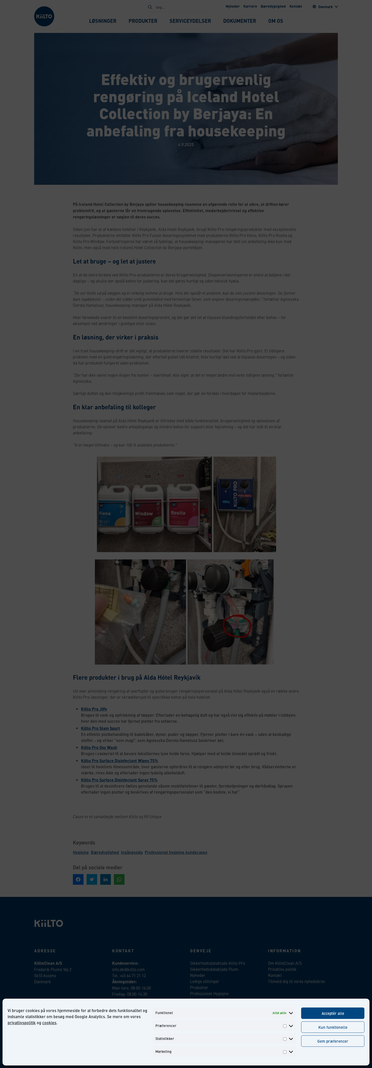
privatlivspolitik (22, 1022)
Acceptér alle (333, 1013)
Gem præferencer (332, 1041)
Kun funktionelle (332, 1027)
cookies (49, 1022)
